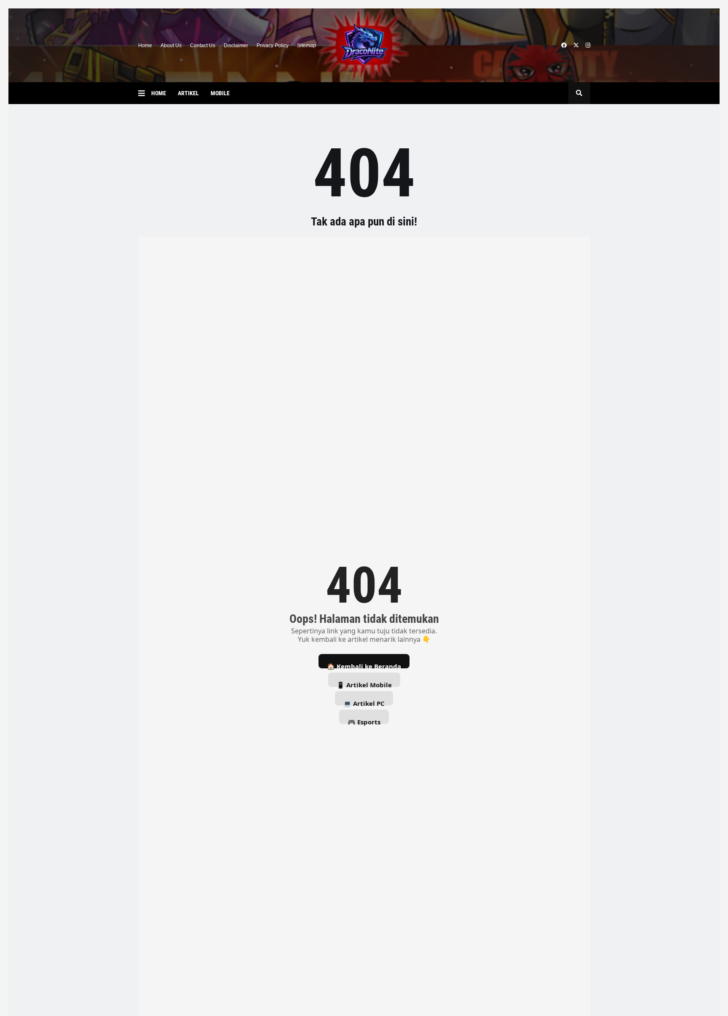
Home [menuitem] (158, 93)
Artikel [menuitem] (188, 93)
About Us (171, 45)
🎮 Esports (364, 721)
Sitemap (306, 45)
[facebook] (564, 45)
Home (145, 45)
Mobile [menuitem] (220, 93)
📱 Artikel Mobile (364, 684)
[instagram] (588, 45)
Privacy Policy (273, 45)
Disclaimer (236, 45)
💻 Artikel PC (364, 702)
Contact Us (202, 45)
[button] (144, 93)
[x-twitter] (576, 45)
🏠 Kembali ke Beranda (364, 665)
